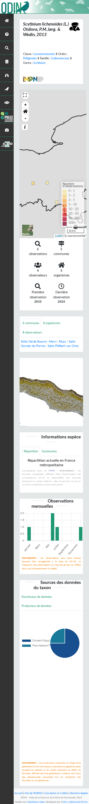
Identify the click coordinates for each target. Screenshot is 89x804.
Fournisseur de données (36, 597)
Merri (52, 341)
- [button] (25, 118)
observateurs (32, 332)
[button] (25, 111)
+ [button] (25, 104)
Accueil (19, 793)
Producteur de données (36, 606)
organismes (51, 323)
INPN (52, 471)
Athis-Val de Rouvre (34, 341)
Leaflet (59, 236)
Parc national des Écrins (75, 802)
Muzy (62, 341)
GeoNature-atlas (36, 802)
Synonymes (49, 451)
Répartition (31, 451)
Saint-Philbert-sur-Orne (63, 346)
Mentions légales (79, 793)
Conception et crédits (56, 793)
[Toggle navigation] (10, 16)
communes (31, 323)
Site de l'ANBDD (33, 793)
